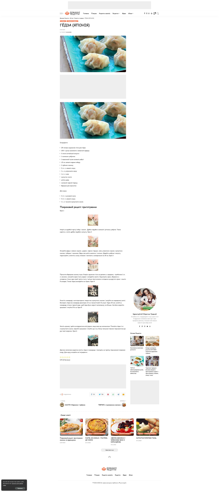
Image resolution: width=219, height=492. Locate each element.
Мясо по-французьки (74, 433)
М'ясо (63, 21)
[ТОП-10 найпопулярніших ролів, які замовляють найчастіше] (137, 361)
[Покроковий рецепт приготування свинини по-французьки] (71, 427)
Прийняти (20, 488)
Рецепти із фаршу (72, 21)
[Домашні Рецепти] (73, 13)
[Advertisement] (109, 5)
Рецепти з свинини (99, 433)
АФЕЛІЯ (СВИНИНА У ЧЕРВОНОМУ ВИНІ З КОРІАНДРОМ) (118, 440)
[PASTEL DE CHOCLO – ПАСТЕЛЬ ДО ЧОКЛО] (96, 427)
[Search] (157, 13)
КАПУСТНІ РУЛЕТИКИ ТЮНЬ (146, 438)
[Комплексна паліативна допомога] (137, 341)
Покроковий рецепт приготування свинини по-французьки (71, 439)
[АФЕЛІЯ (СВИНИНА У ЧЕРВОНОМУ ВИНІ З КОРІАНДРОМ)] (122, 427)
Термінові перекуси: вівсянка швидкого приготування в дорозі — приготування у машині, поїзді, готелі (152, 371)
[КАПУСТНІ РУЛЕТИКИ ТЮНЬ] (147, 427)
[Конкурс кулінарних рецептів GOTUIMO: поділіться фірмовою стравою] (152, 341)
